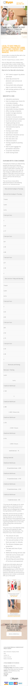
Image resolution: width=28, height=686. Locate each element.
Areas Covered (7, 657)
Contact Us (6, 655)
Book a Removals (14, 634)
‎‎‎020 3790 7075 (11, 666)
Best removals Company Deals (11, 651)
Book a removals (8, 658)
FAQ (5, 653)
